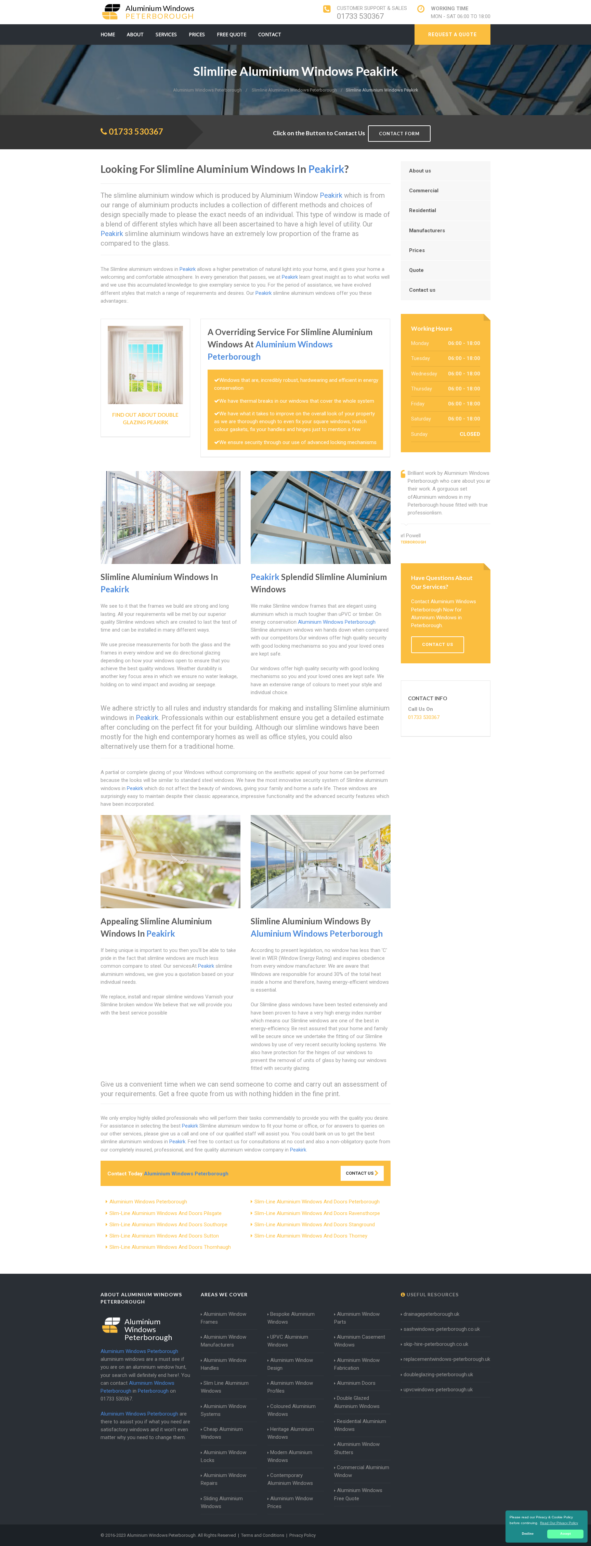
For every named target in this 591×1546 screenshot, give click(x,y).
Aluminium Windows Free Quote (358, 1494)
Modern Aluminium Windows (289, 1456)
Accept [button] (565, 1533)
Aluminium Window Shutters (357, 1448)
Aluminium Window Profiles (290, 1387)
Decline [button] (528, 1533)
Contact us (422, 290)
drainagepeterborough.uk (431, 1314)
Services (166, 34)
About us (420, 171)
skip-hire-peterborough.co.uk (436, 1344)
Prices (197, 34)
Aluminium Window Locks (223, 1456)
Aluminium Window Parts (357, 1318)
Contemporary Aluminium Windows (290, 1479)
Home (108, 34)
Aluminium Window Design (290, 1364)
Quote (416, 270)
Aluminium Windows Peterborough (148, 1202)
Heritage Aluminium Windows (290, 1433)
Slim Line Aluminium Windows (225, 1387)
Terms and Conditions (262, 1535)
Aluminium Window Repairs (223, 1479)
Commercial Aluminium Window (361, 1471)
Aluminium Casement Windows (359, 1341)
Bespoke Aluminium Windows (291, 1318)
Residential (422, 210)
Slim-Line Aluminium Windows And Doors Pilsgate (165, 1213)
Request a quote (452, 34)
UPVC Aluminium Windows (287, 1341)
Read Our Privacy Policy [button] (559, 1523)
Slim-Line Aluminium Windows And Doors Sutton (164, 1236)
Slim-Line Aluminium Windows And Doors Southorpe (168, 1224)
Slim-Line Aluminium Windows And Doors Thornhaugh (170, 1247)
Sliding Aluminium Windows (222, 1502)
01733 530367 (360, 16)
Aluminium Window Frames (223, 1318)
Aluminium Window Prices (290, 1502)
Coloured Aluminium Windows (291, 1410)
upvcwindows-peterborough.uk (438, 1389)
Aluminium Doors (356, 1383)
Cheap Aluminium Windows (222, 1433)
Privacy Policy (302, 1535)
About (135, 34)
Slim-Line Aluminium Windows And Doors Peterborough (317, 1202)
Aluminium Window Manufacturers (223, 1341)
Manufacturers (427, 230)
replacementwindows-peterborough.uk (447, 1359)
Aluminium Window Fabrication (357, 1364)
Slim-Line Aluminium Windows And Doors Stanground (314, 1224)
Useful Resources (432, 1294)
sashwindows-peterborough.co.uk (442, 1329)
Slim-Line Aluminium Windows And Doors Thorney (310, 1236)
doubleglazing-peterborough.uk (438, 1374)
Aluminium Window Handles (223, 1364)
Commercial (423, 191)
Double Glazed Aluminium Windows (357, 1402)
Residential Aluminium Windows (360, 1425)
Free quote (231, 34)
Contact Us (360, 1173)
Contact (269, 34)
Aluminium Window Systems (223, 1410)
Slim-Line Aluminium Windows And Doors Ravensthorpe (317, 1213)
